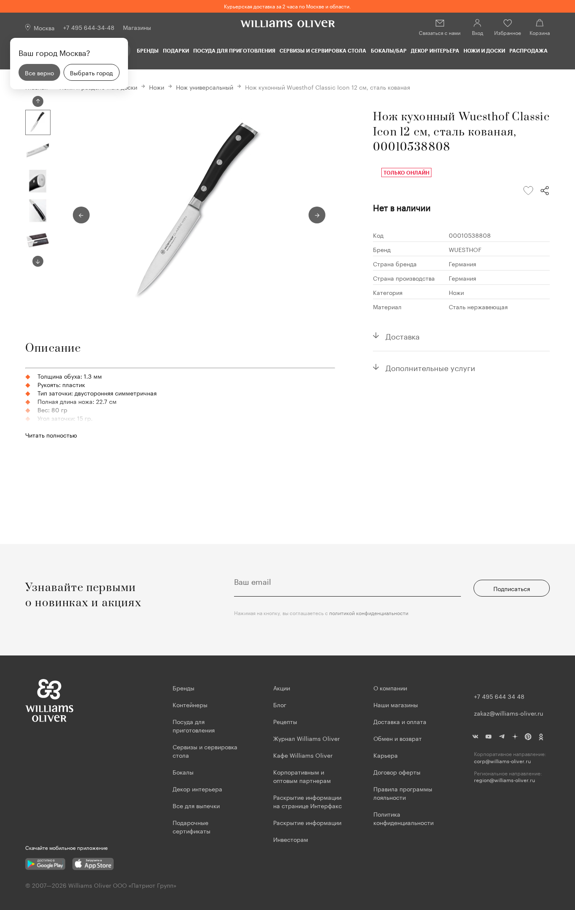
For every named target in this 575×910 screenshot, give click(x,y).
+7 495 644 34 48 (499, 695)
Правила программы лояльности (402, 792)
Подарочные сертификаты (191, 826)
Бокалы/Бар (389, 50)
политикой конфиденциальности (368, 612)
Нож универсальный (204, 86)
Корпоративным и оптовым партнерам (302, 776)
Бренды (148, 50)
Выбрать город (91, 72)
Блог (279, 704)
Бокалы (183, 771)
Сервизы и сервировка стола (323, 50)
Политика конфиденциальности (403, 818)
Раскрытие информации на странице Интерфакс (307, 801)
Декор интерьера (435, 50)
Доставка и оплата (399, 721)
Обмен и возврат (397, 738)
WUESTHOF (465, 249)
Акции (281, 687)
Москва (44, 27)
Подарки (176, 50)
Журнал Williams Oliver (306, 738)
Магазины (137, 27)
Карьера (385, 754)
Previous (37, 101)
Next (37, 261)
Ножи (156, 86)
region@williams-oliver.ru (504, 779)
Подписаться (511, 588)
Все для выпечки (196, 805)
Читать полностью (51, 434)
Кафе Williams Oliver (303, 754)
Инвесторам (291, 839)
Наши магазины (395, 704)
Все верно (39, 72)
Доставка (403, 335)
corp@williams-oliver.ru (502, 760)
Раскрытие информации (307, 822)
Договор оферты (397, 771)
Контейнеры (190, 704)
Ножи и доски (484, 50)
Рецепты (285, 721)
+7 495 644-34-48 (88, 27)
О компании (390, 687)
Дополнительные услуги (430, 367)
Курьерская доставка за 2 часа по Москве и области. (287, 6)
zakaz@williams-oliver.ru (508, 712)
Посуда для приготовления (234, 50)
